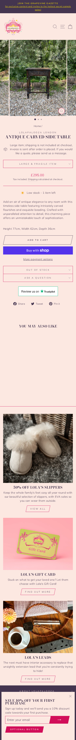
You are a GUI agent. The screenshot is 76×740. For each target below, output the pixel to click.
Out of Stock (38, 269)
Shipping (32, 179)
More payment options (38, 259)
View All (38, 508)
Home (37, 126)
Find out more (38, 591)
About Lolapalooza (37, 691)
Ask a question (37, 277)
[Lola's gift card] (38, 544)
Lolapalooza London (38, 132)
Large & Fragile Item (38, 163)
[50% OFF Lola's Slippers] (38, 448)
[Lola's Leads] (38, 627)
